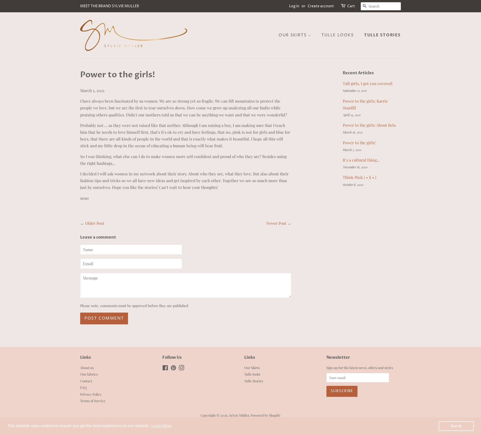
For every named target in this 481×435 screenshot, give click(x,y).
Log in (294, 6)
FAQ (83, 387)
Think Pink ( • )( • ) (359, 177)
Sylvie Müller (239, 415)
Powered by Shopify (266, 415)
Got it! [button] (456, 426)
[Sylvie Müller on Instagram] (181, 368)
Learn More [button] (161, 426)
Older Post (94, 223)
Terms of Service (92, 400)
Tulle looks (337, 35)
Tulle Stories (382, 35)
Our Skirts (293, 35)
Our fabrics (89, 374)
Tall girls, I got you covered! (368, 83)
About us (87, 367)
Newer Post (276, 223)
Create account (321, 6)
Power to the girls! (359, 142)
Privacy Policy (91, 394)
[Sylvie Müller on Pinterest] (173, 368)
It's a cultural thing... (361, 160)
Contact (86, 381)
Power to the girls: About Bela (369, 125)
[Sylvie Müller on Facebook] (165, 368)
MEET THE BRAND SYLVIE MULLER (109, 6)
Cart (351, 6)
